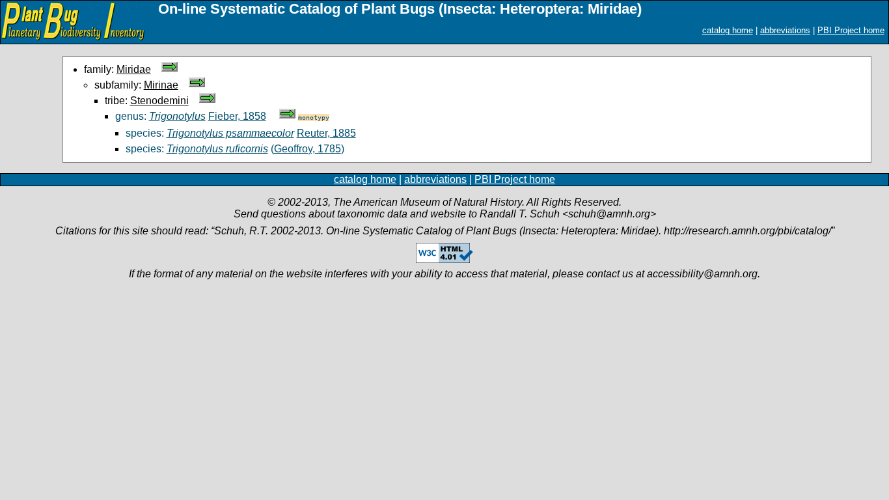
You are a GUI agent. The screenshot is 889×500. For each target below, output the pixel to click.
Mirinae (161, 84)
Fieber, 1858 (237, 116)
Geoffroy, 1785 (307, 148)
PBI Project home (850, 30)
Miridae (133, 69)
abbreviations (785, 30)
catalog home (727, 30)
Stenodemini (159, 100)
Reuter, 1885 (326, 133)
